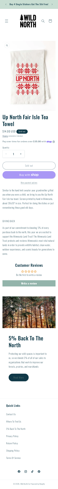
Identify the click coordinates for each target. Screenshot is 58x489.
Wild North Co (25, 483)
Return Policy (12, 443)
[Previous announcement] (5, 4)
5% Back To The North (16, 428)
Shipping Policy (12, 450)
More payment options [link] (29, 182)
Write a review (29, 283)
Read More (18, 377)
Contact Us (11, 414)
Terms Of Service (13, 457)
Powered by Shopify (38, 483)
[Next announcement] (52, 4)
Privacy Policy (12, 436)
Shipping (5, 136)
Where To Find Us (13, 421)
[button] (6, 21)
